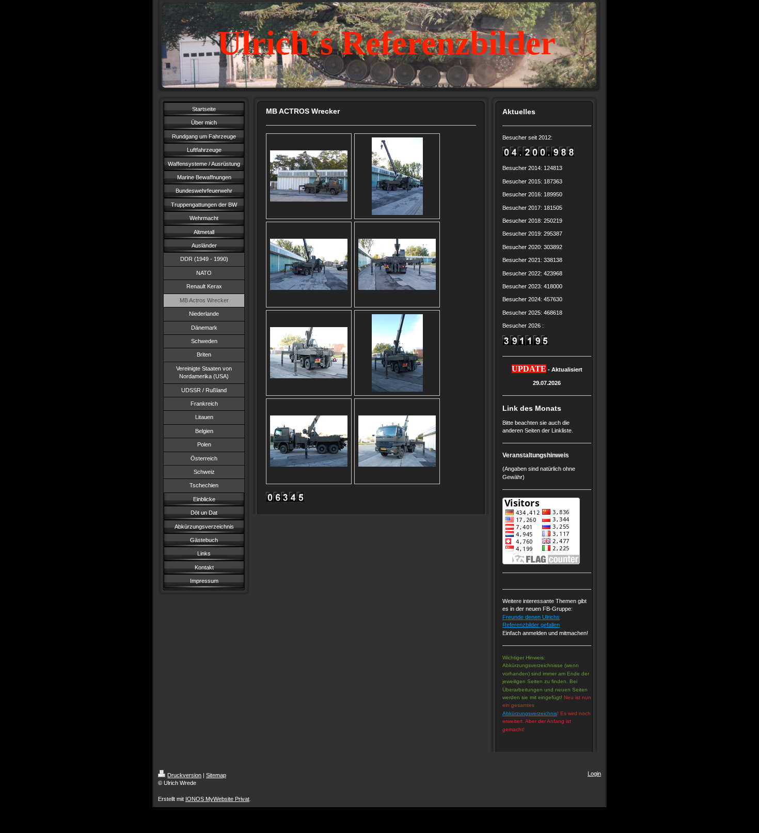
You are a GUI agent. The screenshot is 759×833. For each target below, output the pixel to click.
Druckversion (184, 775)
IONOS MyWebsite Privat (217, 799)
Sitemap (216, 775)
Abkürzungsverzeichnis (529, 713)
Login (594, 773)
